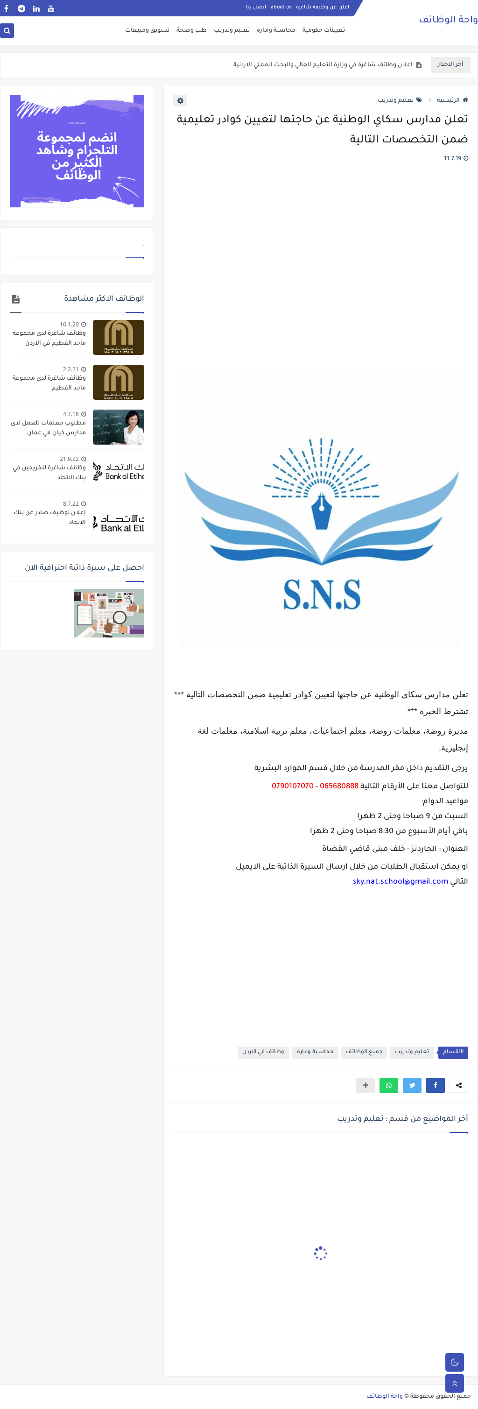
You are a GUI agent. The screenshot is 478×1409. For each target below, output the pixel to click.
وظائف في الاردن (263, 1052)
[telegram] (21, 8)
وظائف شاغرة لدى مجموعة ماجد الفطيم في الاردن (49, 339)
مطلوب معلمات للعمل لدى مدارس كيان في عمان (48, 428)
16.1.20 (69, 324)
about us (281, 7)
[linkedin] (36, 8)
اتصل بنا (256, 7)
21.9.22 (69, 459)
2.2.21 (71, 369)
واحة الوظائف (448, 21)
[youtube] (51, 8)
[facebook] (6, 8)
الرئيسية (448, 101)
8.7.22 (71, 504)
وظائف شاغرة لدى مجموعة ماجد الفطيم (49, 383)
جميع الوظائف (364, 1052)
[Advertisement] (320, 271)
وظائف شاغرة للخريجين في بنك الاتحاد (49, 473)
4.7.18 (71, 414)
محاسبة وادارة (276, 31)
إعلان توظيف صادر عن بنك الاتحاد (50, 518)
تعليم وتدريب (232, 31)
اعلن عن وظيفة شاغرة (322, 7)
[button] (435, 1085)
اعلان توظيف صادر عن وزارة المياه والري (358, 65)
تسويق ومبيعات (147, 31)
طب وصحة (191, 31)
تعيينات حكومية (323, 31)
